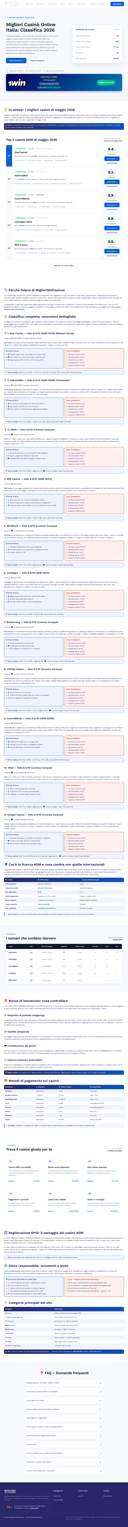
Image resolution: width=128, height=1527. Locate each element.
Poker (9, 1337)
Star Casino (8, 343)
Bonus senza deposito (15, 1317)
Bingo (9, 1342)
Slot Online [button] (81, 4)
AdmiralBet (8, 390)
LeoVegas (7, 582)
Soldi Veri (29, 4)
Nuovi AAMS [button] (41, 4)
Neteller (101, 634)
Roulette (10, 1333)
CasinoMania (9, 728)
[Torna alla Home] (12, 4)
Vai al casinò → (112, 159)
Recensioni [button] (53, 4)
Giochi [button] (62, 4)
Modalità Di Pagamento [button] (98, 4)
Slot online (11, 1325)
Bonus (71, 4)
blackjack (105, 1051)
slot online (60, 1051)
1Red (6, 777)
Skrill (94, 634)
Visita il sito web (106, 82)
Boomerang (8, 631)
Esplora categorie (37, 61)
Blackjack (11, 1329)
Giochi (80, 1496)
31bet (6, 439)
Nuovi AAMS (58, 1500)
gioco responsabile (12, 1271)
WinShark (8, 535)
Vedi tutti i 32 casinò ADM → (64, 266)
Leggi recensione (112, 163)
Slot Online (107, 1496)
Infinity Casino (10, 678)
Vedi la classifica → (16, 61)
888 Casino (8, 488)
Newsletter (117, 4)
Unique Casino (9, 824)
